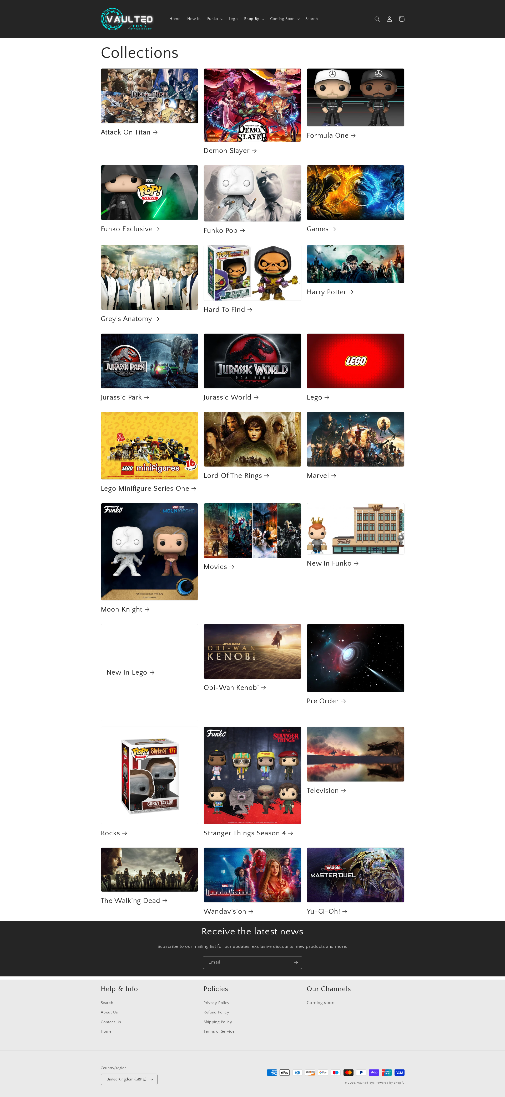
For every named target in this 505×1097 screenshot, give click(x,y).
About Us (109, 1012)
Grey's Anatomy (127, 319)
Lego (314, 397)
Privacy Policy (217, 1003)
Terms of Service (219, 1031)
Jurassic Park (121, 397)
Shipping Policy (218, 1022)
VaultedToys (366, 1082)
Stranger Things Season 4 (245, 833)
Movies (215, 567)
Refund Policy (216, 1012)
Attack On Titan (126, 132)
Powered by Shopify (390, 1082)
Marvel (318, 476)
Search (107, 1003)
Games (318, 229)
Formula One (328, 135)
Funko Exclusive (127, 229)
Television (323, 791)
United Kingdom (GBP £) (127, 1079)
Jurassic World (228, 397)
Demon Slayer (227, 151)
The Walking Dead (130, 901)
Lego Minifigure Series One (145, 489)
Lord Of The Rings (233, 476)
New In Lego (127, 672)
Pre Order (323, 701)
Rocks (110, 833)
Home (106, 1031)
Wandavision (225, 911)
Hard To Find (224, 310)
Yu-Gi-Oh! (323, 911)
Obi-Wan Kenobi (231, 688)
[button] (214, 19)
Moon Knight (122, 609)
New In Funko (329, 563)
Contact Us (111, 1022)
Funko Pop (221, 231)
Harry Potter (327, 292)
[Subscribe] (296, 962)
